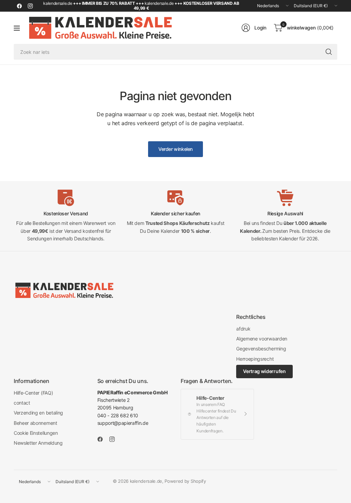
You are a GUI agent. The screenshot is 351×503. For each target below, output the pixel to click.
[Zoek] (328, 52)
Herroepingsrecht (255, 359)
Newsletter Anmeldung (38, 443)
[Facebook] (19, 5)
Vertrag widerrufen (264, 371)
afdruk (243, 329)
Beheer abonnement (35, 423)
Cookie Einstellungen (36, 433)
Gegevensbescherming (261, 348)
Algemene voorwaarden (261, 339)
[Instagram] (30, 5)
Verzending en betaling (38, 413)
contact (22, 403)
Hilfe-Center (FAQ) (33, 393)
